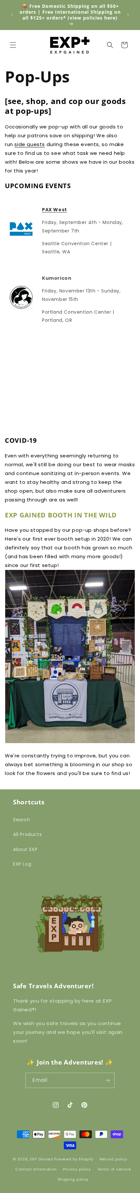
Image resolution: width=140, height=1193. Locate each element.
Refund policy (113, 1159)
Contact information (36, 1169)
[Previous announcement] (12, 15)
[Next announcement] (128, 15)
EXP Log (22, 864)
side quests (29, 144)
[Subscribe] (107, 1080)
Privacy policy (77, 1169)
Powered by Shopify (73, 1159)
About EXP (25, 849)
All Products (27, 834)
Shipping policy (73, 1179)
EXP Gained (41, 1159)
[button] (13, 45)
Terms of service (114, 1169)
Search (21, 819)
